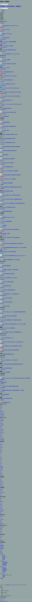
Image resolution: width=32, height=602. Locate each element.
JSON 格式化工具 (4, 565)
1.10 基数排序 (4, 570)
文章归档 (3, 577)
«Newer (1, 598)
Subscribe (1, 601)
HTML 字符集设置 (4, 561)
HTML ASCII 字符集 (5, 562)
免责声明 (3, 575)
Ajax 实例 (3, 557)
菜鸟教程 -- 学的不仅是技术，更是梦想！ (11, 6)
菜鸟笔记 (3, 10)
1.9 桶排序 (3, 571)
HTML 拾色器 (4, 564)
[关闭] (1, 589)
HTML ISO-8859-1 (4, 563)
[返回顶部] (0, 585)
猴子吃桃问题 (4, 567)
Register (4, 601)
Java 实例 (3, 559)
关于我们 (3, 576)
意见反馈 (3, 574)
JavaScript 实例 (4, 556)
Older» (4, 598)
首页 (2, 9)
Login (7, 601)
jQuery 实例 (3, 558)
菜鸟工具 (3, 11)
